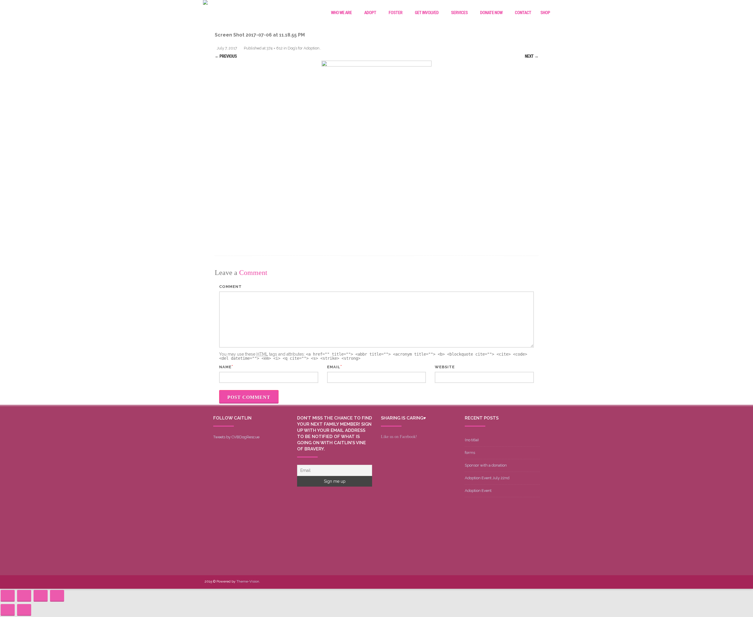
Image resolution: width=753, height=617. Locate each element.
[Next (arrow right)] (24, 610)
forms (470, 452)
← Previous (226, 56)
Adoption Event (478, 490)
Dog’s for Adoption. (304, 48)
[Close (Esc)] (8, 596)
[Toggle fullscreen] (41, 596)
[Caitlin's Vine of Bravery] (205, 3)
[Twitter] (506, 581)
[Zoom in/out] (57, 596)
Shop (545, 12)
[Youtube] (515, 581)
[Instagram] (525, 581)
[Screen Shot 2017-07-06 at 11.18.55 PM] (376, 151)
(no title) (472, 440)
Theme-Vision (247, 581)
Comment (230, 286)
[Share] (24, 596)
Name (225, 367)
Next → (531, 56)
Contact (523, 12)
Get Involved (427, 12)
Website (445, 367)
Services (459, 12)
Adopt (370, 12)
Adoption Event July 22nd (487, 478)
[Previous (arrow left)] (8, 610)
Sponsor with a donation (486, 465)
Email (333, 367)
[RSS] (544, 581)
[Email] (534, 581)
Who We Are (341, 12)
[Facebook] (497, 581)
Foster (395, 12)
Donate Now (491, 12)
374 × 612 (274, 48)
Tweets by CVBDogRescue (236, 437)
